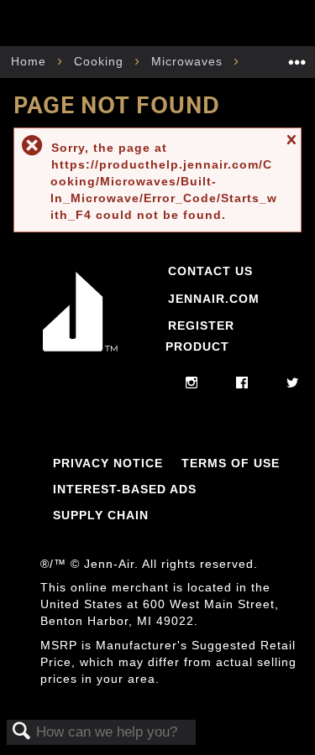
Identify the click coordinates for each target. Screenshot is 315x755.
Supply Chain (101, 515)
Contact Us (210, 271)
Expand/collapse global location (297, 56)
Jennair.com (214, 298)
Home (30, 61)
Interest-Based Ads (125, 489)
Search (22, 732)
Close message (290, 147)
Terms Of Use (230, 463)
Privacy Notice (108, 463)
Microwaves (189, 61)
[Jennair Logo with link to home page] (80, 355)
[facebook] (242, 383)
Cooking (101, 61)
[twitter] (293, 383)
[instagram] (192, 383)
